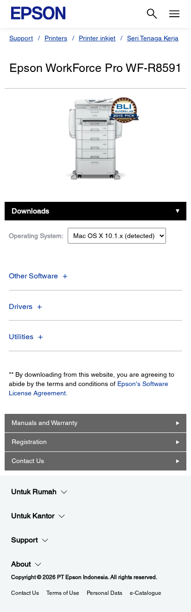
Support (21, 38)
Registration (29, 441)
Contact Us (28, 460)
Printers (56, 38)
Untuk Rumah (34, 491)
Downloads (30, 210)
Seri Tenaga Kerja (152, 38)
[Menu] (174, 13)
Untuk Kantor (32, 515)
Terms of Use (62, 593)
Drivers (20, 306)
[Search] (152, 13)
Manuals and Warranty (44, 422)
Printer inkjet (97, 38)
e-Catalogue (145, 593)
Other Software (33, 275)
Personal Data (104, 593)
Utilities (21, 336)
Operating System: (36, 235)
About (21, 564)
